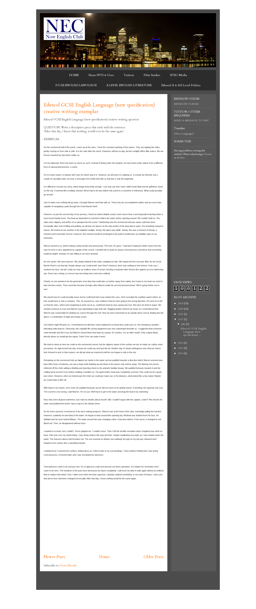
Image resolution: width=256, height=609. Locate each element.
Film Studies (152, 75)
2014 (181, 348)
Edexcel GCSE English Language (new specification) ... (193, 332)
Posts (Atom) (68, 565)
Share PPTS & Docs (101, 75)
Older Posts (154, 557)
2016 (181, 343)
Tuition (129, 75)
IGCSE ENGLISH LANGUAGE (76, 85)
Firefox (180, 157)
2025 (181, 309)
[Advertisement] (104, 522)
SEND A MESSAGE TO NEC (191, 120)
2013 (181, 353)
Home (104, 557)
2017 (181, 319)
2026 (181, 303)
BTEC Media (178, 75)
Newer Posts (54, 557)
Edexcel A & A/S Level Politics (181, 85)
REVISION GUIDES (186, 104)
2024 (181, 314)
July (183, 324)
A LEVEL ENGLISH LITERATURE (129, 85)
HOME (74, 75)
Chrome (207, 154)
